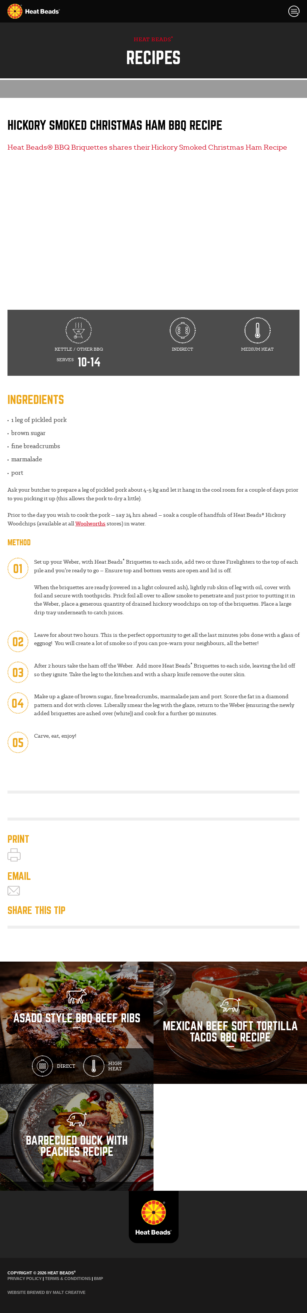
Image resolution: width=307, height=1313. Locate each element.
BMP (98, 1278)
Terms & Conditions (68, 1278)
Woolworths (90, 523)
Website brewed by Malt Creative (46, 1292)
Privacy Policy (24, 1278)
